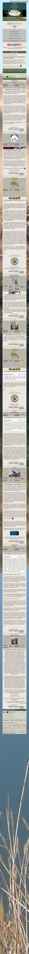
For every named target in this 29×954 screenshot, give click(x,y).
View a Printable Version (9, 714)
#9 (25, 553)
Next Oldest (6, 710)
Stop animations (18, 1)
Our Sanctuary (15, 7)
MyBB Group (17, 732)
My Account (15, 5)
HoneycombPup (22, 703)
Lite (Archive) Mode (20, 728)
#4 (25, 294)
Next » (13, 76)
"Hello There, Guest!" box (21, 63)
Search (15, 9)
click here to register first (20, 61)
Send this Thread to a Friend (10, 716)
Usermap (11, 729)
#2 (25, 150)
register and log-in (10, 47)
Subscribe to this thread (9, 718)
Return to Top (6, 728)
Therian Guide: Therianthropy (7, 726)
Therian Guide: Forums (10, 69)
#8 (25, 484)
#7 (25, 417)
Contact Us (5, 725)
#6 (25, 371)
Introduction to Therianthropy (16, 70)
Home (14, 3)
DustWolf (23, 268)
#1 (25, 89)
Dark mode (12, 1)
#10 (25, 649)
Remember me (15, 25)
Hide (25, 17)
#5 (25, 334)
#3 (25, 200)
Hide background (25, 1)
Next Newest (11, 710)
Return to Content (13, 728)
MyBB (8, 732)
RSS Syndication (6, 729)
